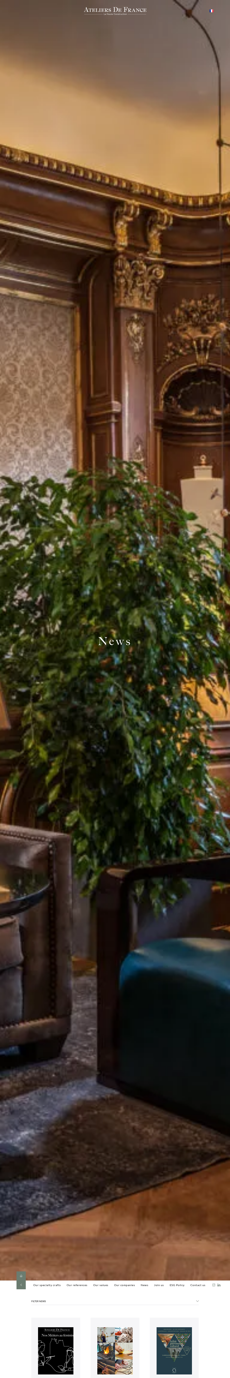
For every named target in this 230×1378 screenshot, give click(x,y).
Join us (159, 1285)
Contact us (198, 1285)
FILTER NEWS (38, 1301)
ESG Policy (177, 1285)
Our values (100, 1285)
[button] (115, 1302)
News (144, 1285)
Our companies (124, 1285)
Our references (77, 1285)
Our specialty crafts (47, 1285)
